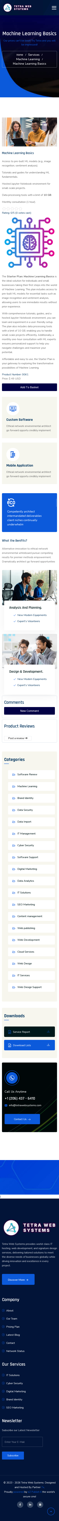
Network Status (15, 1351)
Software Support (27, 857)
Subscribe (13, 1455)
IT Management (26, 833)
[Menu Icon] (54, 7)
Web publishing (26, 928)
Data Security (25, 810)
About (9, 1310)
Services (33, 55)
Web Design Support (29, 987)
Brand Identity (25, 798)
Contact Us (20, 1119)
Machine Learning (28, 59)
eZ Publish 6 (35, 1492)
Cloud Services (25, 952)
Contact (10, 1343)
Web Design (24, 963)
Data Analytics (25, 881)
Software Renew (27, 774)
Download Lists (22, 1045)
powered (18, 1492)
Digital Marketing (27, 869)
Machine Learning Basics (29, 64)
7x (42, 1487)
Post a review (16, 738)
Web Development (28, 940)
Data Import (24, 822)
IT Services (23, 975)
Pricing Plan (13, 1327)
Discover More (16, 1280)
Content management (29, 916)
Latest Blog (13, 1335)
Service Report (21, 1032)
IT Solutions (24, 892)
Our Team (11, 1319)
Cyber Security (25, 845)
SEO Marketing (26, 904)
